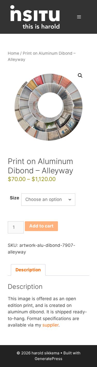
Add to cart (41, 226)
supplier (50, 325)
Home (13, 53)
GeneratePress (48, 358)
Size (14, 197)
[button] (80, 75)
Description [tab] (28, 269)
